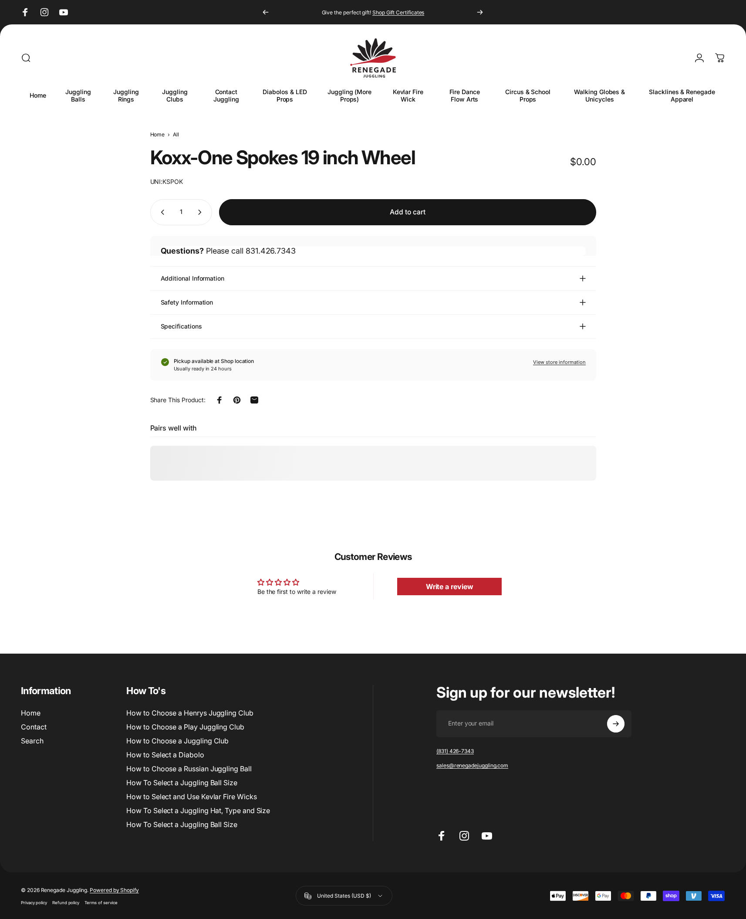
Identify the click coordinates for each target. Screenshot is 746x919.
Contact (34, 726)
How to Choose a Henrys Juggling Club (189, 713)
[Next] (479, 12)
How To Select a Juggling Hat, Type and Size (198, 810)
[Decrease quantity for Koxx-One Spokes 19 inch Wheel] (161, 212)
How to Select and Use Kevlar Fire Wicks (191, 796)
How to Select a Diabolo (165, 754)
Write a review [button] (449, 586)
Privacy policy (34, 902)
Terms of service (101, 902)
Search (32, 740)
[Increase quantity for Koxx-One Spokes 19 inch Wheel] (202, 212)
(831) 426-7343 (455, 751)
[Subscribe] (615, 723)
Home (157, 134)
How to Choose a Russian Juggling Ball (188, 768)
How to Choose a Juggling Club (177, 740)
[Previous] (265, 12)
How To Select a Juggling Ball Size (181, 782)
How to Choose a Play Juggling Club (185, 726)
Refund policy (65, 902)
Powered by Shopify (114, 890)
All (176, 134)
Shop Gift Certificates (398, 12)
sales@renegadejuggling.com (472, 765)
